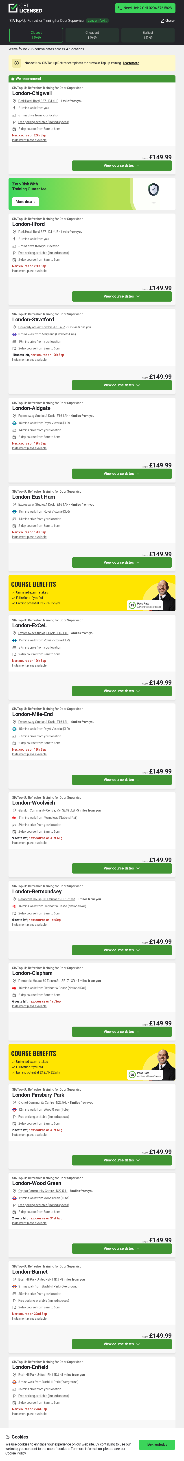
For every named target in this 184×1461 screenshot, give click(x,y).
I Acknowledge (157, 1444)
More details (25, 202)
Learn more (131, 63)
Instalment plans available (29, 140)
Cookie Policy (15, 1453)
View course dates (119, 165)
